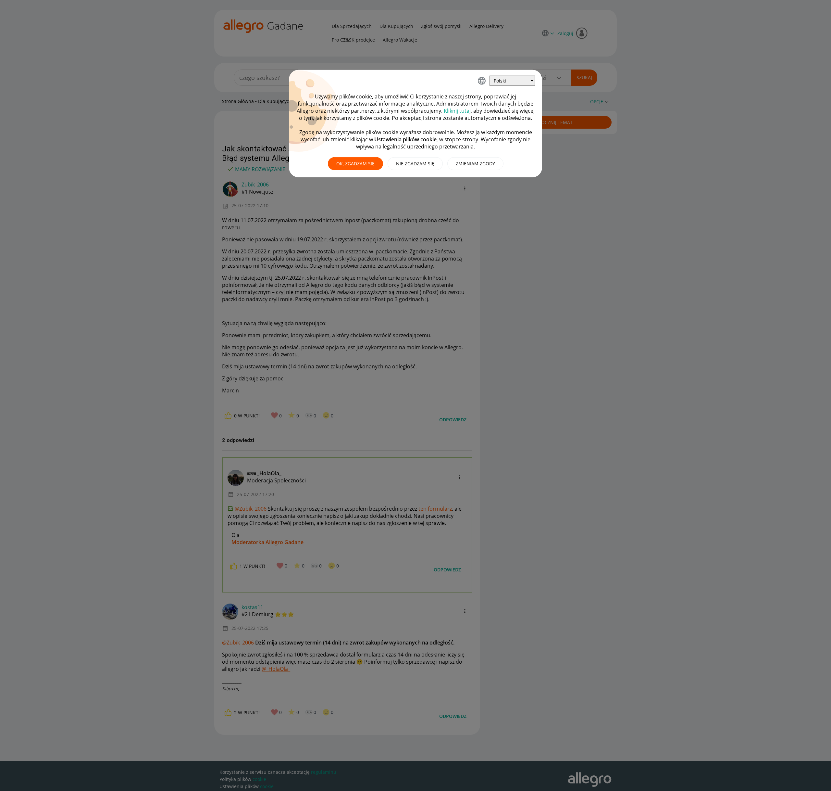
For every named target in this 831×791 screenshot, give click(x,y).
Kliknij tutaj (457, 110)
